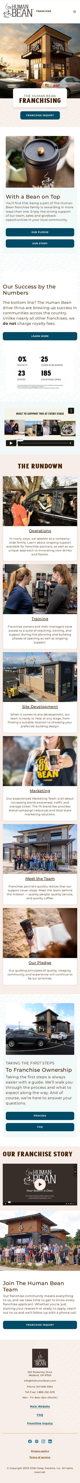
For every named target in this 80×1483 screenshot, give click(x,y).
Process (40, 1115)
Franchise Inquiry (40, 115)
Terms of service (39, 1457)
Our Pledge (40, 232)
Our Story (40, 243)
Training (40, 619)
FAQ (40, 1126)
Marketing (40, 791)
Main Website (40, 1406)
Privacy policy (40, 1451)
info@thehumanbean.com (40, 1380)
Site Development (40, 706)
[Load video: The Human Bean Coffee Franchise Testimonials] (40, 1184)
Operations (40, 531)
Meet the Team (40, 878)
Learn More (40, 336)
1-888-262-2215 (46, 1392)
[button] (74, 11)
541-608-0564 (44, 1386)
